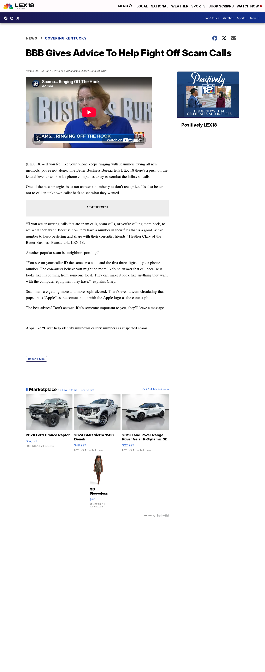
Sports (198, 6)
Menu (123, 6)
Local (142, 6)
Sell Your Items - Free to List (76, 390)
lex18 (7, 18)
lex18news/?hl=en (12, 18)
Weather (179, 6)
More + (254, 18)
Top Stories (212, 18)
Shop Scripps (221, 6)
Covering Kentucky (66, 38)
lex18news (19, 18)
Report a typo (36, 358)
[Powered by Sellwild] (163, 515)
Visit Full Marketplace (155, 389)
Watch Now (248, 6)
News (31, 38)
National (159, 6)
